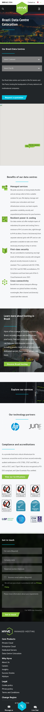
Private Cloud (7, 643)
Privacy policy (7, 689)
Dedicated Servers (9, 650)
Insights (5, 669)
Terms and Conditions (10, 692)
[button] (39, 2)
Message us (9, 710)
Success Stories (8, 673)
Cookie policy (7, 685)
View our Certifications (15, 477)
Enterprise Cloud (9, 646)
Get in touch (10, 614)
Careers (5, 666)
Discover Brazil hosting (17, 364)
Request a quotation (14, 97)
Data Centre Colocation (11, 653)
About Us (6, 662)
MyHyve (5, 676)
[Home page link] (22, 8)
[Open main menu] (39, 9)
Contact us (31, 2)
